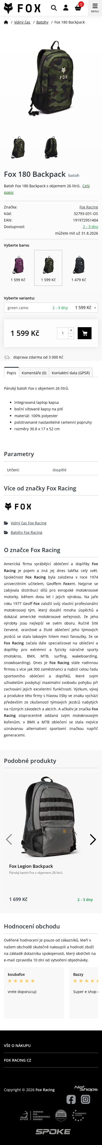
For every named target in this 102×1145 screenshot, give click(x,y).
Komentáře (34, 372)
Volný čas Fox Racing (29, 522)
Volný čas (22, 22)
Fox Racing (89, 207)
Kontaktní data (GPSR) (71, 372)
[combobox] (51, 308)
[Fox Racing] (51, 508)
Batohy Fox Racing (26, 532)
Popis (11, 372)
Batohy (42, 22)
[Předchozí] (9, 839)
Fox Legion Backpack (31, 866)
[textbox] (51, 307)
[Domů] (6, 22)
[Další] (93, 839)
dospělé (59, 469)
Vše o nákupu (17, 1045)
